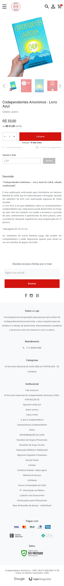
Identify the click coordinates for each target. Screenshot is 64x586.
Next (60, 84)
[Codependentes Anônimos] (16, 6)
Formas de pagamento (50, 147)
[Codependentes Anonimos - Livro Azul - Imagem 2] (26, 85)
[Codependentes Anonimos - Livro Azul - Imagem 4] (52, 85)
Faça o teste (32, 414)
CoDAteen (32, 480)
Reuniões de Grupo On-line (32, 445)
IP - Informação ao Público (32, 490)
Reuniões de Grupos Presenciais (32, 440)
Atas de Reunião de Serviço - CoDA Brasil (32, 505)
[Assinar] (32, 283)
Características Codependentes (32, 425)
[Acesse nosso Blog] (37, 296)
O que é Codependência (32, 420)
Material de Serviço (32, 475)
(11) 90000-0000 (33, 348)
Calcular (49, 161)
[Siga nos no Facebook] (26, 296)
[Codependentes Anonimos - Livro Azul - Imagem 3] (39, 85)
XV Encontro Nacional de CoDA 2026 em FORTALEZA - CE (32, 366)
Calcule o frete (9, 155)
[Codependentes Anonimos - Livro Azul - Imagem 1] (13, 85)
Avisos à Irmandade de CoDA (32, 485)
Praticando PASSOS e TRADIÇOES (32, 450)
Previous (4, 85)
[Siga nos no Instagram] (31, 296)
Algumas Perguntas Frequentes (32, 455)
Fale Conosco (32, 390)
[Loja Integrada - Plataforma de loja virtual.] (40, 579)
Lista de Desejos (14, 147)
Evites (32, 430)
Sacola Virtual (32, 460)
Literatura (32, 371)
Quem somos (32, 409)
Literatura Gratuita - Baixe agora (32, 470)
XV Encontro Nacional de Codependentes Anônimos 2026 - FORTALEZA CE (32, 397)
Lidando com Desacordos (32, 495)
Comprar (40, 136)
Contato (32, 465)
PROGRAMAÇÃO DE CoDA (32, 435)
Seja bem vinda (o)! (32, 404)
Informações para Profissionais (32, 500)
